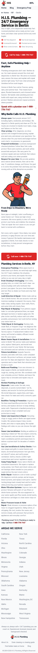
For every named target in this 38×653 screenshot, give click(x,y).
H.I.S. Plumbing (17, 651)
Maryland (23, 548)
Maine (21, 595)
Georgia (22, 557)
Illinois (4, 557)
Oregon (22, 585)
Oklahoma (5, 581)
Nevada (22, 604)
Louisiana (23, 576)
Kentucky (23, 590)
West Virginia (24, 613)
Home (3, 8)
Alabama (23, 581)
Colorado (23, 553)
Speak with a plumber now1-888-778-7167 (17, 108)
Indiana (22, 562)
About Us (4, 642)
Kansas (4, 595)
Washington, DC (26, 599)
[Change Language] (32, 3)
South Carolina (7, 585)
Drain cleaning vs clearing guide (23, 642)
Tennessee (24, 618)
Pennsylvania (7, 571)
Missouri (5, 576)
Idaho (3, 604)
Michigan (5, 609)
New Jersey (24, 571)
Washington (6, 553)
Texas (21, 539)
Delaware (23, 609)
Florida (4, 539)
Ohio (3, 548)
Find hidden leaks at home (14, 646)
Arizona (4, 543)
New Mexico (6, 599)
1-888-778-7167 (19, 523)
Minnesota (5, 562)
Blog (12, 8)
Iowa (3, 590)
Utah (21, 567)
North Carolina (25, 543)
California (5, 534)
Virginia (4, 567)
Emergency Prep (24, 8)
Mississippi (6, 613)
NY (12, 12)
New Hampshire (8, 618)
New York (23, 534)
